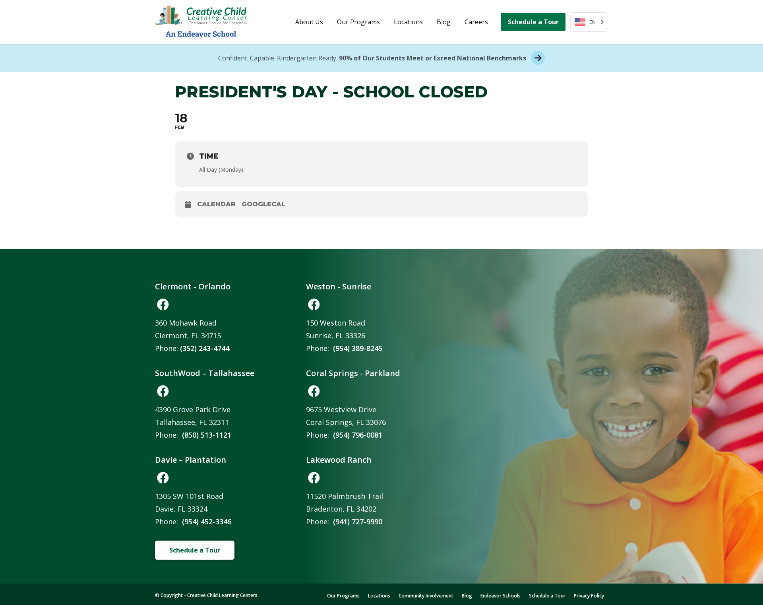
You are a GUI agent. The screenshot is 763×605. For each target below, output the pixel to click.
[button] (163, 304)
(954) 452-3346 (206, 521)
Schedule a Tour (533, 21)
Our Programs (358, 21)
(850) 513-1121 (206, 435)
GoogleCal (263, 204)
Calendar (216, 204)
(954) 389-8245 (357, 348)
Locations (408, 21)
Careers (476, 21)
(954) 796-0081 (357, 435)
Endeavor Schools (500, 595)
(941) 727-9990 (357, 521)
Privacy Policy (589, 595)
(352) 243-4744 (204, 348)
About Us (309, 21)
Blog (444, 21)
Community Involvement (426, 595)
